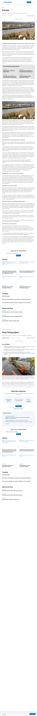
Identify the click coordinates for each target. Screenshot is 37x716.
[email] (21, 341)
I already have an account (18, 408)
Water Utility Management (6, 329)
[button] (3, 2)
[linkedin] (16, 341)
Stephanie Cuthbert (5, 337)
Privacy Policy (4, 714)
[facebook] (15, 341)
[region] (18, 714)
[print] (34, 341)
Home (3, 7)
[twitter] (18, 341)
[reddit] (20, 341)
